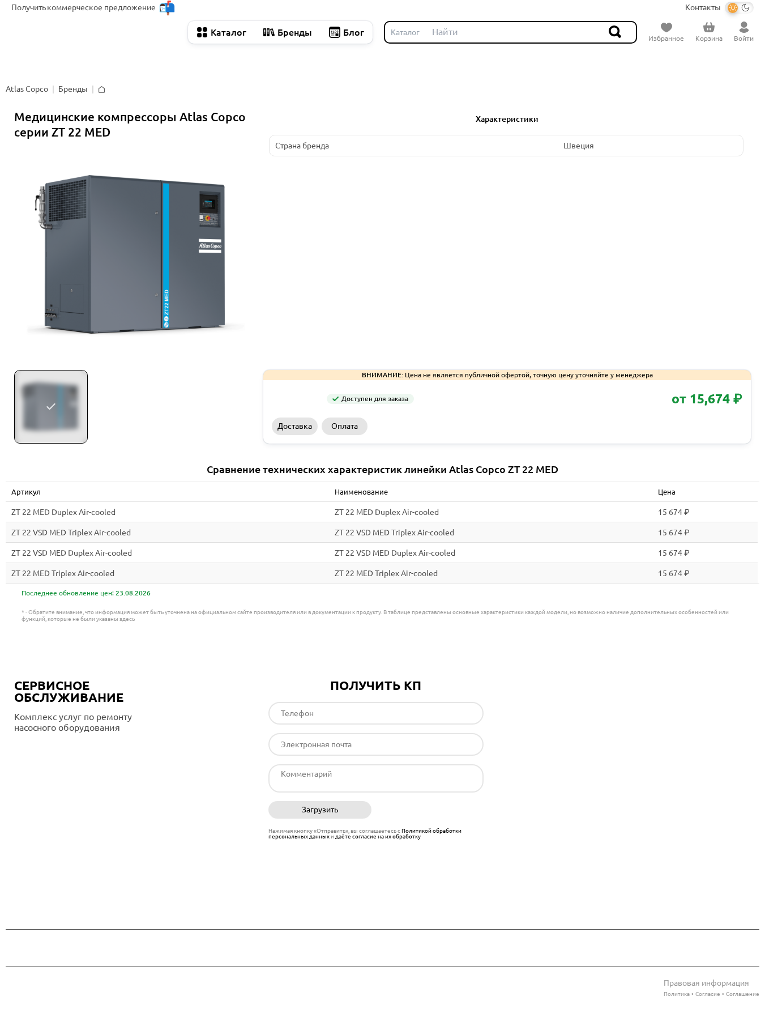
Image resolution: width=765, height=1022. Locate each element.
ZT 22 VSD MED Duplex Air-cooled (71, 552)
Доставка (294, 426)
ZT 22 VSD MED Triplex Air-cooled (71, 532)
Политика (677, 994)
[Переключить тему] (739, 8)
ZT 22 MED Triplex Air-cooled (62, 573)
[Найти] (615, 32)
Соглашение (742, 994)
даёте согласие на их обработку (378, 836)
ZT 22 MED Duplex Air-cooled (63, 512)
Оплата (344, 426)
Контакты (703, 7)
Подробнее (62, 750)
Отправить (431, 810)
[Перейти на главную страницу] (94, 32)
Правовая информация (706, 982)
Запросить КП (556, 426)
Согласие (707, 994)
